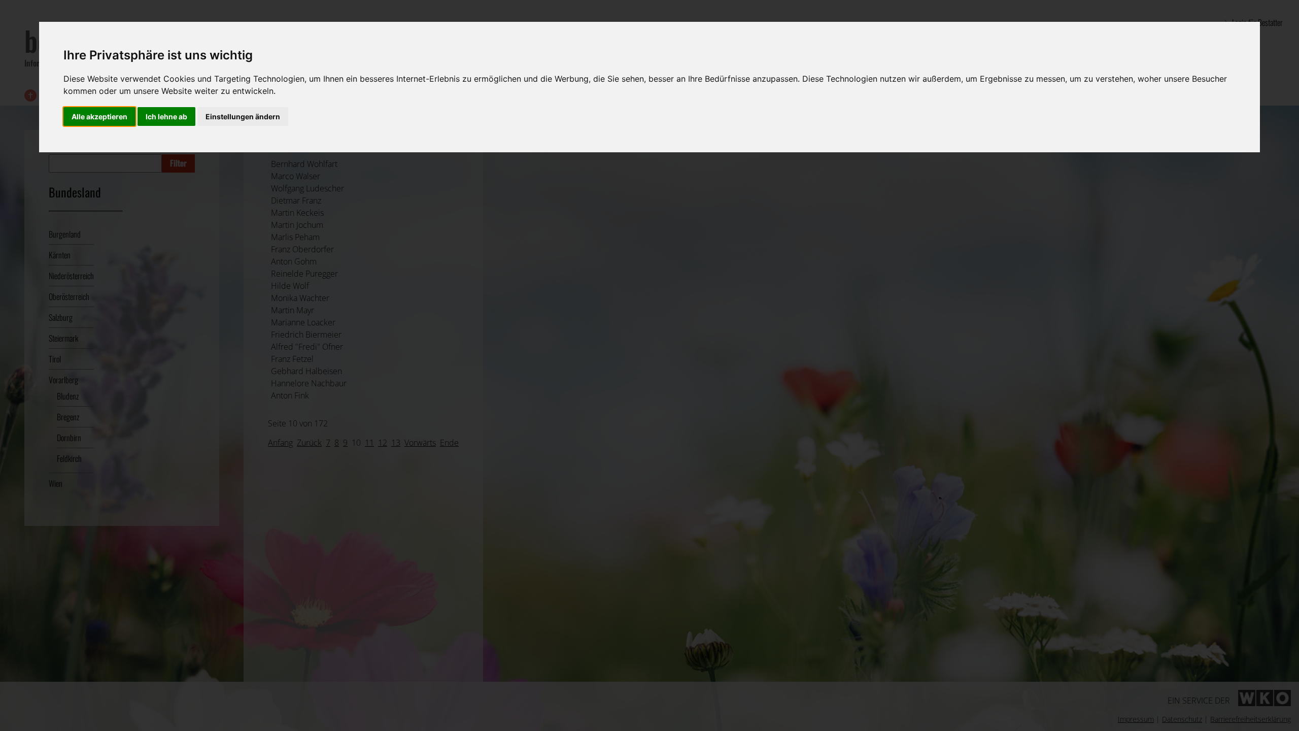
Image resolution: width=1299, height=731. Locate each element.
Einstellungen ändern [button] (243, 116)
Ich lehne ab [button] (166, 116)
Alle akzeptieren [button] (99, 116)
